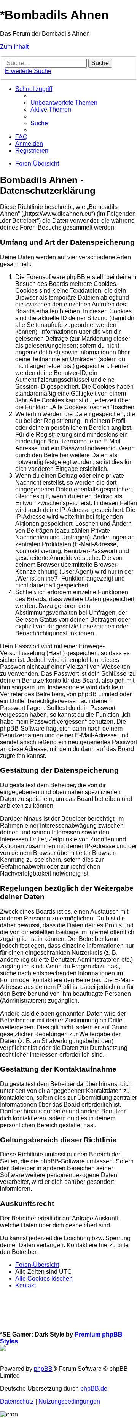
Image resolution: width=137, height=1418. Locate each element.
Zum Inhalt (14, 46)
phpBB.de (93, 1388)
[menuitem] (63, 102)
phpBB (43, 1368)
